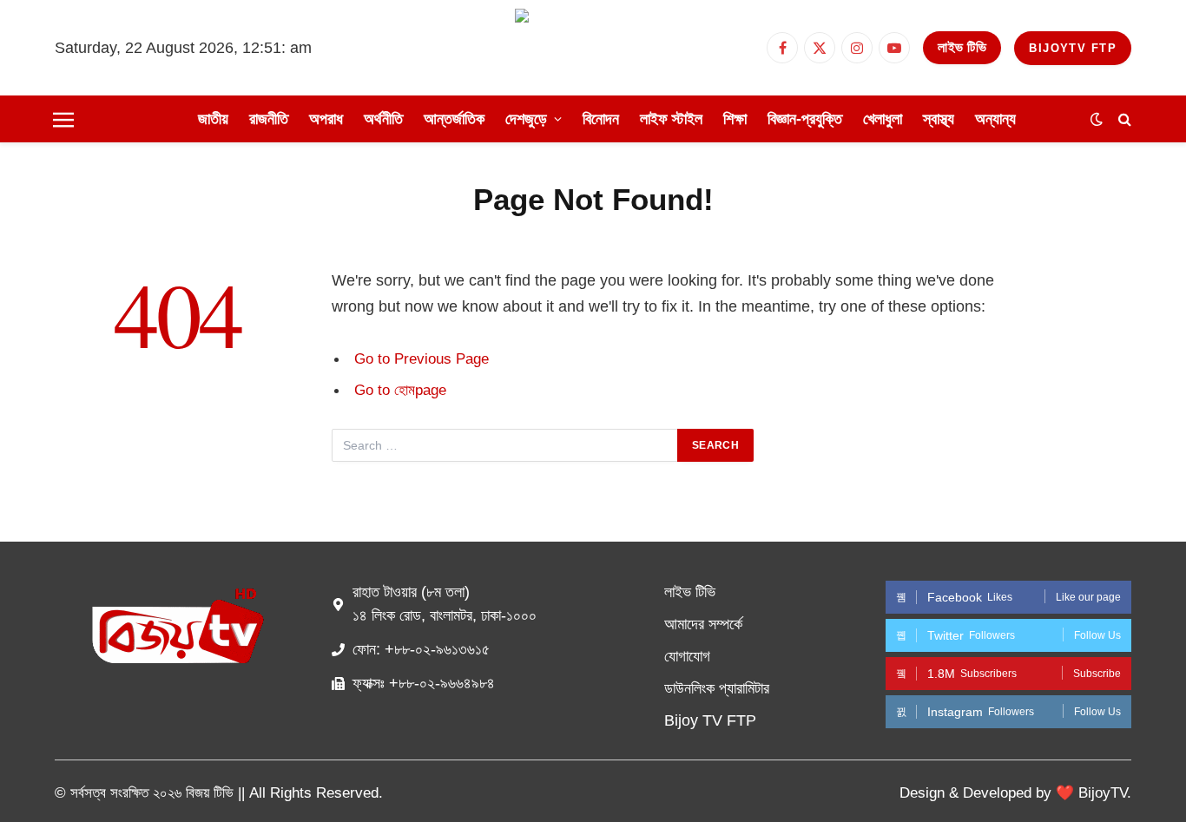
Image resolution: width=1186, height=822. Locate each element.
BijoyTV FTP (1073, 48)
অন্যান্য (995, 119)
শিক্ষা (735, 119)
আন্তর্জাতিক (454, 119)
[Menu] (63, 118)
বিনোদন (601, 119)
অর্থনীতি (383, 119)
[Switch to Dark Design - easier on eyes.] (1096, 119)
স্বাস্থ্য (938, 119)
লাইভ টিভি (962, 47)
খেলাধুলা (882, 119)
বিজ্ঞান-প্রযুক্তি (805, 119)
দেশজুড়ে (526, 119)
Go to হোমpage (400, 390)
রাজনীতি (268, 119)
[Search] (1123, 119)
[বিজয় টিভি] (593, 47)
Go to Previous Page (421, 359)
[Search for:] (505, 445)
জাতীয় (213, 119)
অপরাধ (326, 119)
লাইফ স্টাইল (671, 119)
